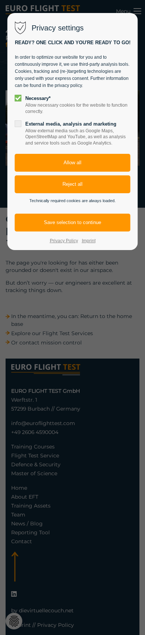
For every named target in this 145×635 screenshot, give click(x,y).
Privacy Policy (64, 240)
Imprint (89, 240)
